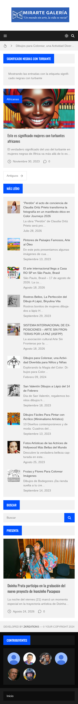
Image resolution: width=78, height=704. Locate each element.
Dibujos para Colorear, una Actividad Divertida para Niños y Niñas (45, 45)
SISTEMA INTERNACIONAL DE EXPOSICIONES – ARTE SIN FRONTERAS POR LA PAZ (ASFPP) (46, 330)
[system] (66, 36)
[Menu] (5, 36)
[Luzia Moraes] (45, 658)
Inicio (10, 696)
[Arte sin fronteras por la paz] (29, 658)
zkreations (31, 626)
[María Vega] (61, 658)
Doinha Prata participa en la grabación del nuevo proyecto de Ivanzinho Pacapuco (36, 588)
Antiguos (12, 175)
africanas (13, 99)
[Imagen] (39, 109)
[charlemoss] (13, 674)
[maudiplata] (29, 674)
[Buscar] (73, 36)
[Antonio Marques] (13, 658)
